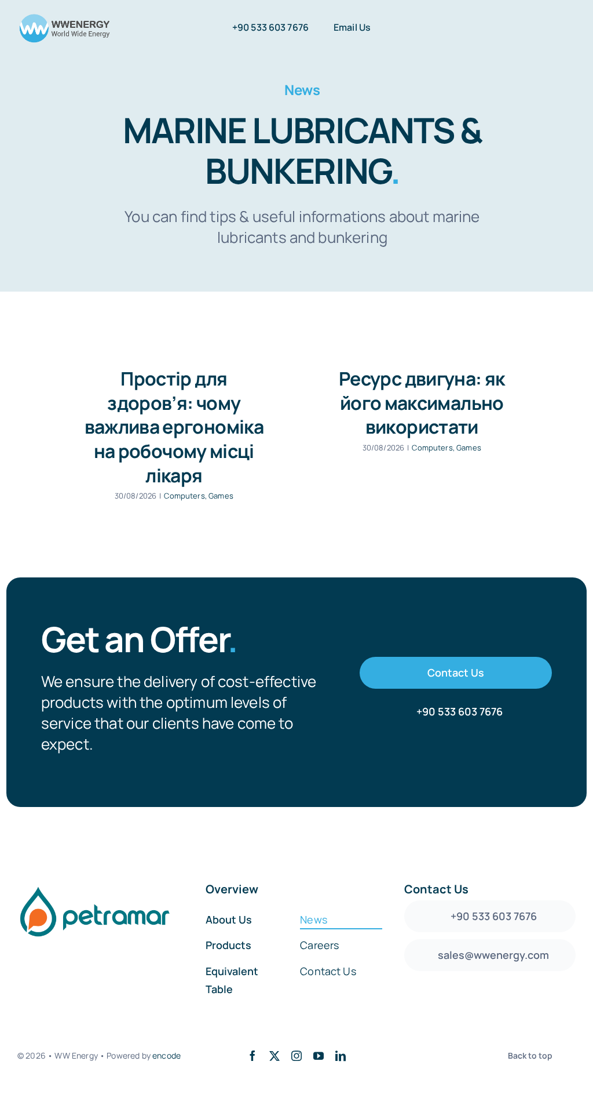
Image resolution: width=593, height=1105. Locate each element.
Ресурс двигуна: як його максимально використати (421, 402)
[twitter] (274, 1056)
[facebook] (252, 1056)
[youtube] (318, 1056)
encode (166, 1055)
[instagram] (296, 1056)
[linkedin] (340, 1056)
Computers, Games (198, 495)
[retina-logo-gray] (64, 18)
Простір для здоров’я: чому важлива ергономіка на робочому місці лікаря (174, 427)
